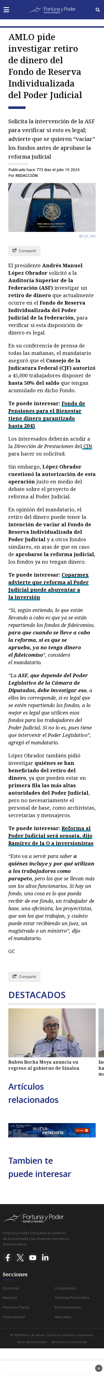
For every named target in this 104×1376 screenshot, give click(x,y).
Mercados (63, 1317)
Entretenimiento (68, 1307)
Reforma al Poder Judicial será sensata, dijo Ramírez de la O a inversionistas (50, 835)
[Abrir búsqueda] (98, 10)
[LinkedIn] (45, 1257)
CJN (87, 446)
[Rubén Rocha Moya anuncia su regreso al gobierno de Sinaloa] (52, 1032)
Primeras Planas (16, 1307)
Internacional (14, 1317)
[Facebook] (7, 1257)
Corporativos (65, 1288)
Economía (11, 1288)
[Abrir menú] (6, 10)
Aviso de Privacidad (32, 1342)
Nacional (10, 1297)
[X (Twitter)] (20, 1257)
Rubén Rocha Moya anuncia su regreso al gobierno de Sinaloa (43, 1065)
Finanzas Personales (72, 1297)
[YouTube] (32, 1257)
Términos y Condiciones (69, 1342)
